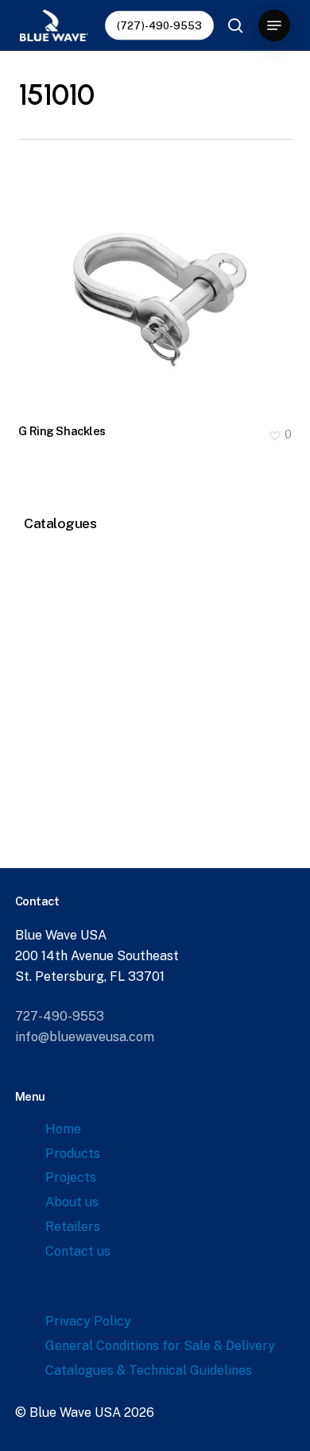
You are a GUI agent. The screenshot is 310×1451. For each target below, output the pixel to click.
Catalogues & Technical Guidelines (148, 1370)
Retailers (72, 1226)
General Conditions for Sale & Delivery (160, 1345)
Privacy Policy (88, 1321)
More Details (158, 281)
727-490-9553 (59, 1016)
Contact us (77, 1251)
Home (63, 1128)
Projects (70, 1177)
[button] (274, 25)
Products (72, 1153)
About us (72, 1202)
